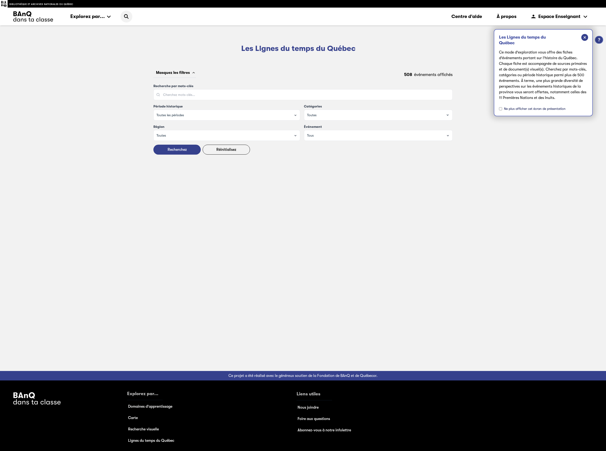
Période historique (168, 106)
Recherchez (177, 149)
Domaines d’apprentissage (150, 406)
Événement (313, 127)
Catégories (313, 106)
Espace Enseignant (559, 16)
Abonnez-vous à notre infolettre (324, 430)
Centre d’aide (466, 16)
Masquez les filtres (173, 73)
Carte (133, 418)
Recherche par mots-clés (173, 86)
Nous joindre (308, 407)
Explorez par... (87, 16)
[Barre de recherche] (126, 16)
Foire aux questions (314, 419)
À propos (507, 16)
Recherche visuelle (143, 429)
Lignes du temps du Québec (151, 440)
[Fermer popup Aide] (581, 38)
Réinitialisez (226, 149)
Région (159, 127)
